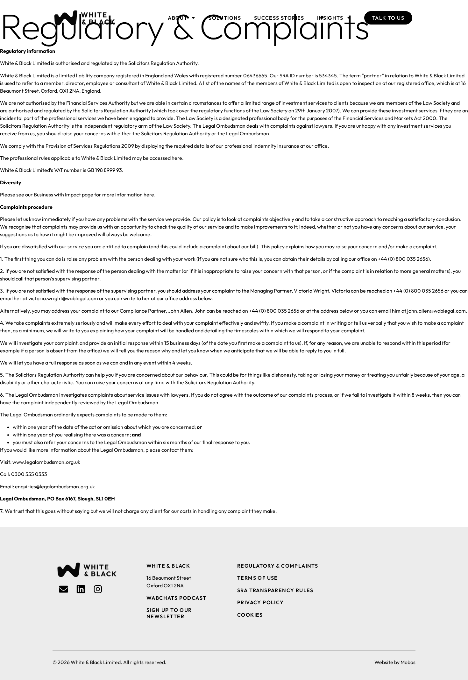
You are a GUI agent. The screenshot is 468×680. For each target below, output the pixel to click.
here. (150, 194)
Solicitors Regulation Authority (219, 382)
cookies (250, 615)
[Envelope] (63, 589)
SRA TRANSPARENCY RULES (275, 590)
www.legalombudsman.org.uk (46, 462)
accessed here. (167, 158)
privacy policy (260, 602)
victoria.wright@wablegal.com (63, 298)
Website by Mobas (394, 662)
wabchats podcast (176, 598)
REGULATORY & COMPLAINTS (277, 566)
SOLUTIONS (225, 18)
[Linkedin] (80, 589)
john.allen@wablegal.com (436, 311)
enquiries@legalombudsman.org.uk (55, 486)
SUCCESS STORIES (279, 18)
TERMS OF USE (257, 578)
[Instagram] (98, 589)
